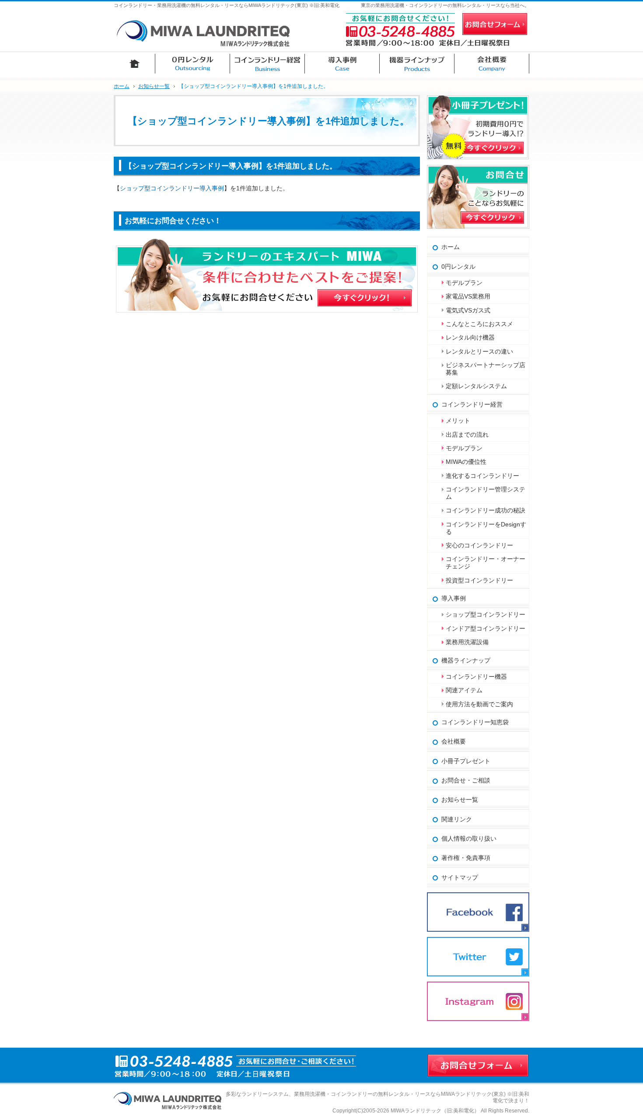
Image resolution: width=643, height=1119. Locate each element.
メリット (458, 420)
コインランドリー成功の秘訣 (485, 510)
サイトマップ (459, 877)
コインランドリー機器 (476, 676)
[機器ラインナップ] (417, 64)
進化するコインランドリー (482, 475)
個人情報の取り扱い (468, 838)
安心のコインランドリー (479, 545)
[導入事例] (342, 64)
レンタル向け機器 (470, 337)
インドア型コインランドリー (485, 628)
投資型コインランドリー (479, 580)
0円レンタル (458, 266)
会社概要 (453, 741)
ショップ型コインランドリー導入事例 (172, 188)
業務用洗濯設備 (467, 641)
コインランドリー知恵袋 (475, 722)
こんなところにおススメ (479, 323)
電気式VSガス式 (468, 310)
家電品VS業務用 (468, 296)
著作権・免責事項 (465, 857)
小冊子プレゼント (465, 761)
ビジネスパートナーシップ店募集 (485, 368)
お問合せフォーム (494, 24)
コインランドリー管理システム (485, 493)
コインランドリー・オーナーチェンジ (485, 562)
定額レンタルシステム (476, 385)
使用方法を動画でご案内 (482, 704)
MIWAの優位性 (466, 461)
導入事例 (453, 598)
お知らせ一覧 (459, 799)
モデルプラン (464, 282)
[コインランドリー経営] (267, 64)
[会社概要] (491, 64)
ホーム (450, 246)
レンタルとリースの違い (479, 351)
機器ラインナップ (465, 660)
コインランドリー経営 (472, 404)
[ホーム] (134, 64)
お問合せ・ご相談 (465, 780)
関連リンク (456, 819)
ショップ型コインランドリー (485, 614)
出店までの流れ (467, 434)
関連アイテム (464, 690)
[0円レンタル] (192, 64)
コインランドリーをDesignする (486, 528)
